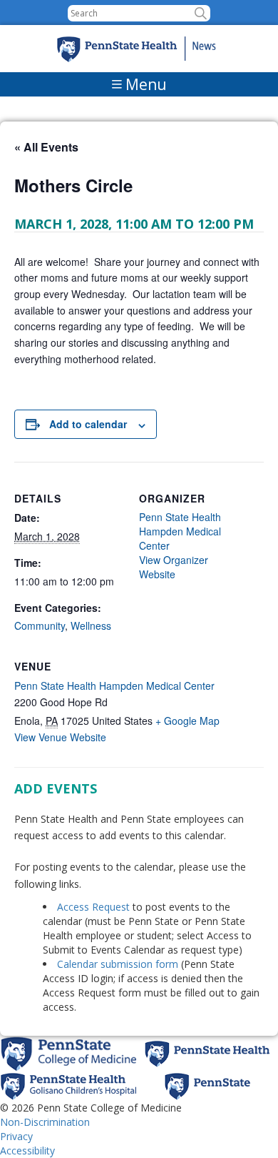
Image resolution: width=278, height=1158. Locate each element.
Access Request (95, 907)
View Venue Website (60, 737)
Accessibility (27, 1150)
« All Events (46, 147)
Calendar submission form (117, 964)
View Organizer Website (173, 567)
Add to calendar (88, 424)
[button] (201, 13)
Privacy (16, 1136)
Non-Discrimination (45, 1122)
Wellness (91, 625)
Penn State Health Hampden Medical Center (114, 685)
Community (39, 625)
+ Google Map (187, 720)
